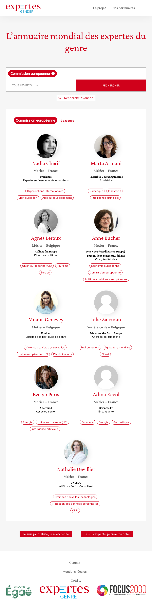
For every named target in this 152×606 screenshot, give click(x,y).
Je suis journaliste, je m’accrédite (46, 534)
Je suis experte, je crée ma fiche (107, 534)
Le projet (99, 8)
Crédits (76, 580)
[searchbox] (89, 74)
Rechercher (111, 85)
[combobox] (76, 74)
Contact (74, 562)
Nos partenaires (123, 8)
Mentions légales (75, 571)
